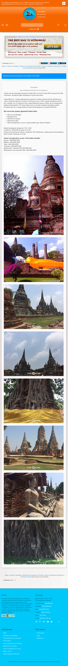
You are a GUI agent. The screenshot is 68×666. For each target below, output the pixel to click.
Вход (38, 635)
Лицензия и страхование (10, 635)
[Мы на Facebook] (40, 622)
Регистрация (40, 633)
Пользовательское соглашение (12, 638)
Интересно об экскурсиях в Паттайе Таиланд (33, 66)
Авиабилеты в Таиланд (10, 646)
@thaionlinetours (46, 612)
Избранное (40, 638)
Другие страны (7, 651)
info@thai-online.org (45, 618)
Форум (4, 66)
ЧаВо (4, 633)
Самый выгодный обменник (11, 654)
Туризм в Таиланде (12, 66)
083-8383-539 (49, 603)
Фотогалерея (7, 640)
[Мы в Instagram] (55, 622)
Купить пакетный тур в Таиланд (12, 643)
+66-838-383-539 (47, 606)
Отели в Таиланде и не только (12, 648)
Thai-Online (34, 87)
